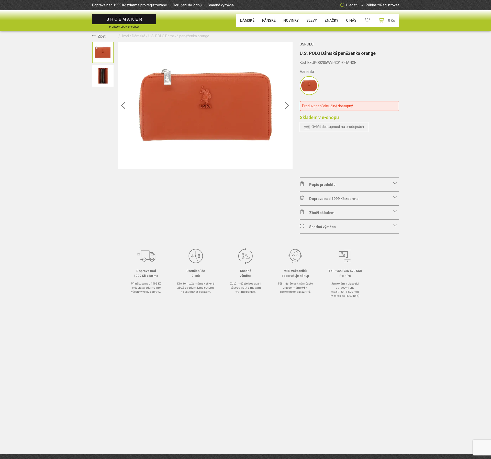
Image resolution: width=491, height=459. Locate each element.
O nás (351, 20)
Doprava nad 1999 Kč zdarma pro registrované (129, 5)
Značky (331, 20)
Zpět (102, 36)
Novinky (291, 20)
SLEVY (311, 20)
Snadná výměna (221, 5)
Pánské (269, 20)
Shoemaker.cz (124, 19)
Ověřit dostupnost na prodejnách (337, 127)
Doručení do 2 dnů (187, 5)
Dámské (247, 20)
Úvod (125, 36)
